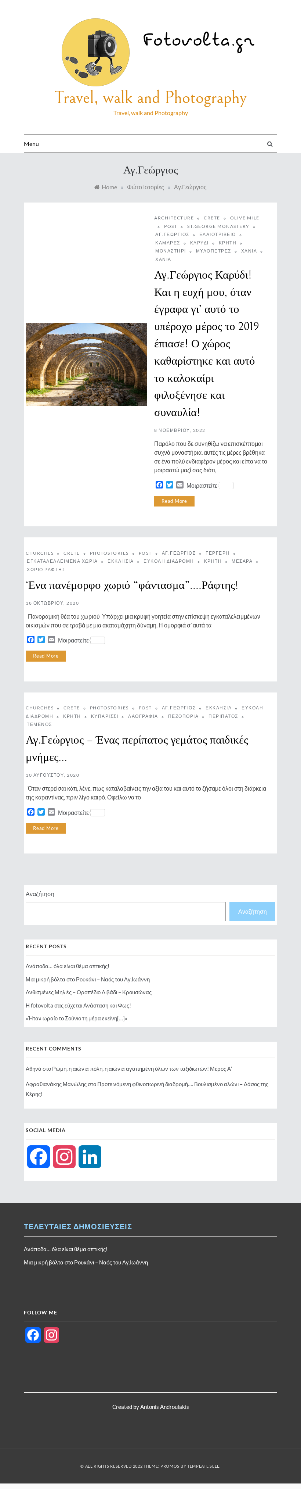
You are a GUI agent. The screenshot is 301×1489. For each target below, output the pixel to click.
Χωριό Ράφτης (46, 569)
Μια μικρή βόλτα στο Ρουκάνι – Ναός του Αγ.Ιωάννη (88, 979)
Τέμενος (39, 724)
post (170, 226)
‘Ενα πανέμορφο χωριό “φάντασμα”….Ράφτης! (132, 585)
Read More (174, 501)
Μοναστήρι (170, 251)
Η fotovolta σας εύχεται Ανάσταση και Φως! (78, 1005)
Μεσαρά (242, 561)
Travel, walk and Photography (150, 97)
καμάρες (167, 243)
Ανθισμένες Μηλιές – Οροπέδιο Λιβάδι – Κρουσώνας (89, 992)
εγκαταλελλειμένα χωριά (62, 561)
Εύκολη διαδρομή (169, 561)
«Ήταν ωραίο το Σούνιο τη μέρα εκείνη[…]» (76, 1018)
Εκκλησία (121, 561)
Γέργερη (218, 553)
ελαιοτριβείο (217, 234)
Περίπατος (223, 716)
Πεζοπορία (183, 716)
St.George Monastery (218, 226)
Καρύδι (199, 243)
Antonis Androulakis (164, 1406)
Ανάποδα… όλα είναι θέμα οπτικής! (67, 966)
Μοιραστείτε (201, 485)
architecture (174, 218)
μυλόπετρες (213, 251)
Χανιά (249, 251)
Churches (40, 553)
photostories (109, 553)
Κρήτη (228, 243)
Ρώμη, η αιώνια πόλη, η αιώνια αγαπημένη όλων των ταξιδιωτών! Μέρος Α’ (142, 1068)
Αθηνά (33, 1068)
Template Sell (203, 1466)
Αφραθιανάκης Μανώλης (56, 1084)
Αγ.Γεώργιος (172, 234)
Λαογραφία (143, 716)
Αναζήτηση (40, 893)
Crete (212, 218)
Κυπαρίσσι (105, 716)
